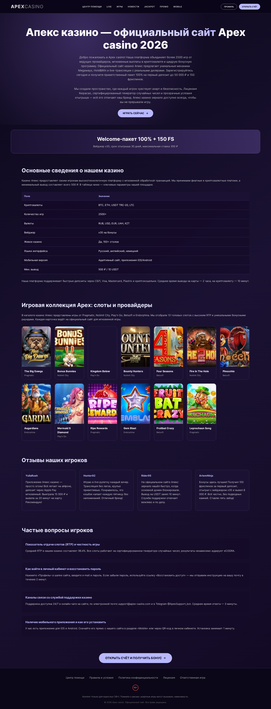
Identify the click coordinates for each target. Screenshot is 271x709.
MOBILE (177, 6)
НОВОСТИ (133, 6)
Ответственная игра (192, 677)
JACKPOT (149, 6)
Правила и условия (101, 677)
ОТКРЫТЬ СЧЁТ (249, 6)
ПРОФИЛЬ (229, 6)
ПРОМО (164, 6)
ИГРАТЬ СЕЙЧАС (133, 113)
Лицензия (169, 677)
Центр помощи (75, 677)
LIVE (109, 6)
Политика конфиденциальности (138, 677)
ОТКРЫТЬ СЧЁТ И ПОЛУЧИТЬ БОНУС (133, 658)
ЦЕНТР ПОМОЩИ (92, 6)
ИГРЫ (120, 6)
